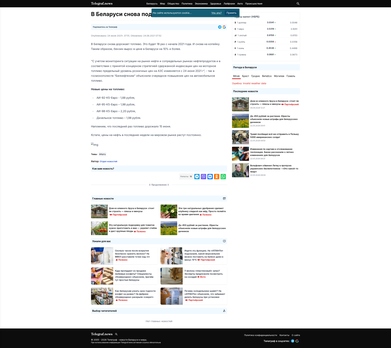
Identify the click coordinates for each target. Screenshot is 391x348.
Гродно (255, 76)
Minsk (236, 76)
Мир (162, 3)
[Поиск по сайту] (298, 3)
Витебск (267, 76)
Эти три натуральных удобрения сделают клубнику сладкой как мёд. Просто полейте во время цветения (202, 211)
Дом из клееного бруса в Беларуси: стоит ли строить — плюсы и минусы (131, 211)
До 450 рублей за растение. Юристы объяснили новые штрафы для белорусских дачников (202, 228)
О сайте (296, 335)
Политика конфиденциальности (260, 335)
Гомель (291, 76)
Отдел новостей (108, 161)
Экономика (201, 3)
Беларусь (152, 3)
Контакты (284, 335)
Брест (245, 76)
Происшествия (253, 3)
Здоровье (215, 3)
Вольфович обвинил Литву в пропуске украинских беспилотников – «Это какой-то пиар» (274, 168)
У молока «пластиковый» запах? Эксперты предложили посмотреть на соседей (204, 273)
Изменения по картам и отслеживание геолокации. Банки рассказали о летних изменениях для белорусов (272, 152)
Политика (187, 3)
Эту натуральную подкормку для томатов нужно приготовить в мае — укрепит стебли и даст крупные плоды (133, 228)
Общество (173, 3)
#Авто (102, 154)
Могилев (279, 76)
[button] (220, 27)
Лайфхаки (229, 3)
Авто (240, 3)
